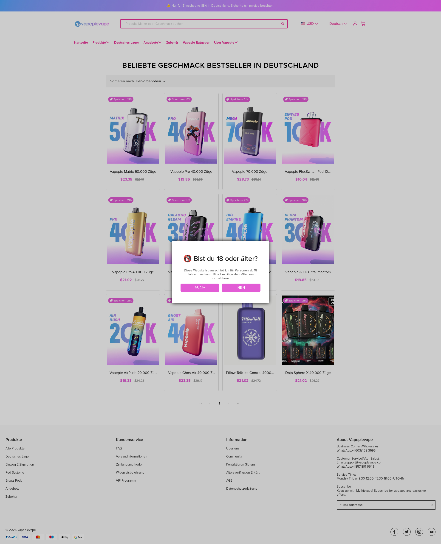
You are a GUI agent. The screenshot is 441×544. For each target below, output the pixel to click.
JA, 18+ (200, 287)
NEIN (241, 288)
